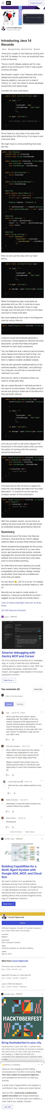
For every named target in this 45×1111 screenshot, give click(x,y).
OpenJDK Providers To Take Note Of (16, 976)
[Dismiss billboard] (41, 1064)
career (37, 49)
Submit (9, 704)
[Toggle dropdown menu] (42, 616)
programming (14, 49)
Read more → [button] (9, 680)
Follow (22, 923)
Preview (20, 704)
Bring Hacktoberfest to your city (21, 1042)
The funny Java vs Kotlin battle (13, 967)
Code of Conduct (16, 832)
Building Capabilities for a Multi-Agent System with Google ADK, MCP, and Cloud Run (22, 872)
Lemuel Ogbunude (14, 28)
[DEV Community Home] (8, 3)
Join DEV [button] (7, 1107)
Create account (36, 3)
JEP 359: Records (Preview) (13, 610)
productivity (26, 49)
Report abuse (30, 832)
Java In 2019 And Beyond (14, 985)
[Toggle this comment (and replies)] (2, 716)
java (4, 49)
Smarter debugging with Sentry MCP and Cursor (18, 654)
